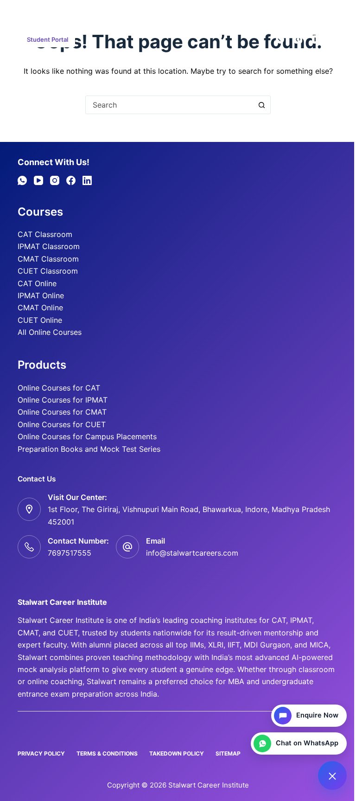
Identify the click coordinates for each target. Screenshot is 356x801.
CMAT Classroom (48, 258)
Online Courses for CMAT (62, 412)
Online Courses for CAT (59, 387)
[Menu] (22, 11)
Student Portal (47, 39)
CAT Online (37, 283)
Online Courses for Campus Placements (87, 436)
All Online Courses (50, 332)
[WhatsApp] (280, 39)
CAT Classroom (45, 234)
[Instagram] (298, 39)
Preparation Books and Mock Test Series (89, 449)
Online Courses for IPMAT (63, 399)
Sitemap (228, 753)
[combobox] (169, 105)
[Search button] (261, 105)
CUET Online (40, 320)
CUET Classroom (48, 271)
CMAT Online (40, 307)
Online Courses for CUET (62, 424)
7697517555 (69, 552)
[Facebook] (334, 39)
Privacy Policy (41, 753)
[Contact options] (332, 775)
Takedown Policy (176, 753)
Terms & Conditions (107, 753)
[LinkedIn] (87, 180)
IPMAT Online (41, 295)
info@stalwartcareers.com (192, 552)
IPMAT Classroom (49, 246)
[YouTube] (316, 39)
